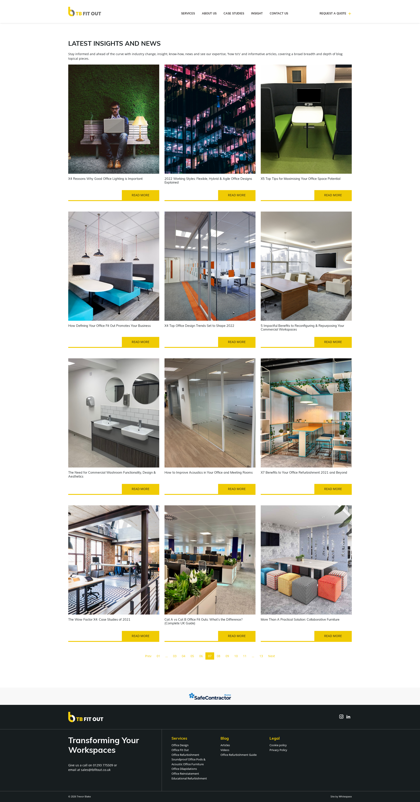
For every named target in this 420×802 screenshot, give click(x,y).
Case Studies (234, 13)
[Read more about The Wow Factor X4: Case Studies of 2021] (113, 560)
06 (201, 656)
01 (158, 656)
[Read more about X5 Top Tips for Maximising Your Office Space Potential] (306, 119)
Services (188, 13)
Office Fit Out (180, 750)
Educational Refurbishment (189, 778)
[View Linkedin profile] (348, 717)
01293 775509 (103, 765)
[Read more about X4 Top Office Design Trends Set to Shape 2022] (210, 266)
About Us (209, 13)
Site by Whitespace (341, 796)
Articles (225, 745)
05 (192, 656)
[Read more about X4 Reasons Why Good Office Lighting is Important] (113, 119)
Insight (257, 13)
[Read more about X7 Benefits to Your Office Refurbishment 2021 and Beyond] (306, 413)
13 (261, 656)
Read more (140, 195)
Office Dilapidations (184, 769)
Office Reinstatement (185, 774)
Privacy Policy (278, 750)
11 (245, 656)
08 (218, 656)
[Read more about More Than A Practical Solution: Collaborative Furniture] (306, 560)
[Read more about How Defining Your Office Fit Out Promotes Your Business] (113, 266)
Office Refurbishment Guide (238, 755)
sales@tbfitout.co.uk (95, 770)
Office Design (180, 745)
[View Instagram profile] (341, 717)
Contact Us (279, 13)
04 (183, 656)
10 (236, 656)
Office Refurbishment (185, 755)
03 (175, 656)
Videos (224, 750)
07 (210, 656)
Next (271, 656)
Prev (148, 656)
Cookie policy (278, 745)
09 (227, 656)
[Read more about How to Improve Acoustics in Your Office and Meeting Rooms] (210, 413)
